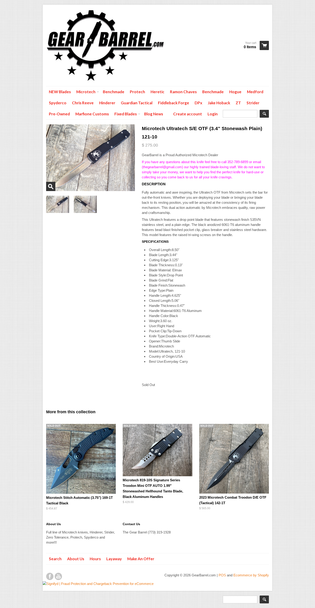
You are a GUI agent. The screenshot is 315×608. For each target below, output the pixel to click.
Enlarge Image (50, 186)
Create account (187, 113)
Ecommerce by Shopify (251, 575)
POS (222, 575)
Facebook (49, 576)
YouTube (58, 576)
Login (213, 113)
